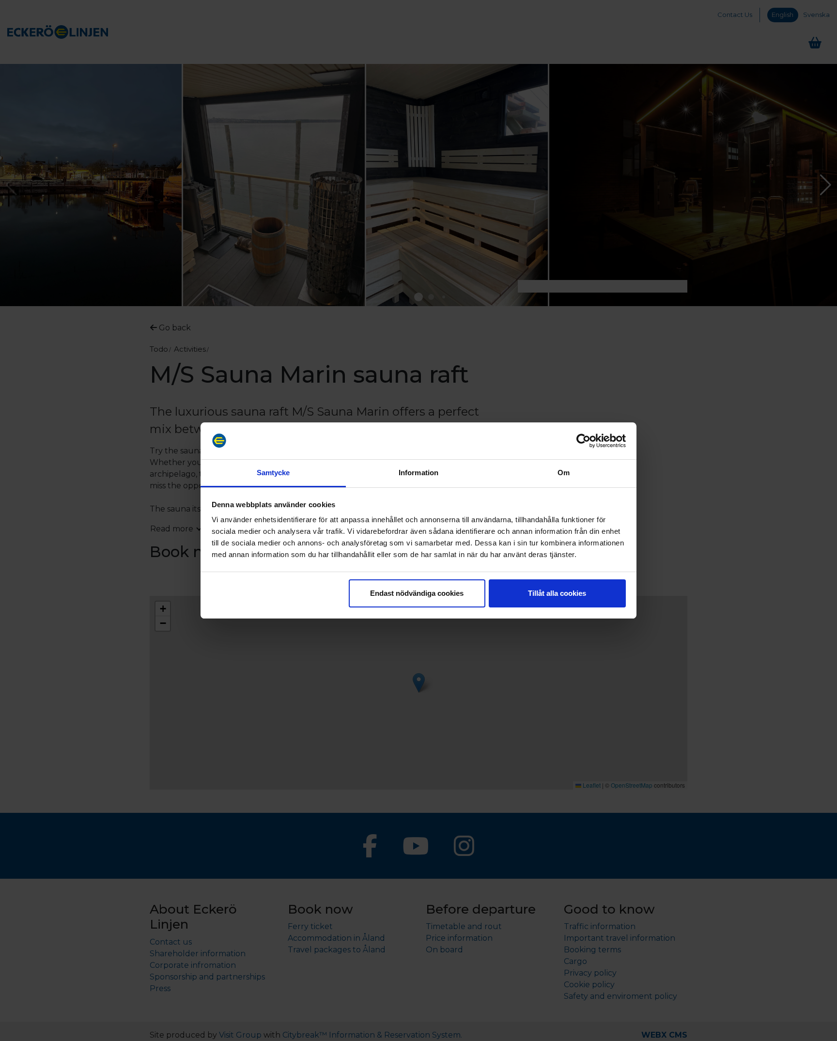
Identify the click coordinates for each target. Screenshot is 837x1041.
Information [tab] (418, 472)
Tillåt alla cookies (557, 593)
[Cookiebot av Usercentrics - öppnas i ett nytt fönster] (583, 441)
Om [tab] (564, 472)
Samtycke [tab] (273, 472)
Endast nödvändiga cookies (417, 593)
